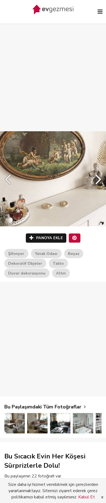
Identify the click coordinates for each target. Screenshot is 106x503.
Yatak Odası (46, 253)
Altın (61, 273)
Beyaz (73, 253)
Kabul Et (86, 497)
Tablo (58, 263)
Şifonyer (16, 253)
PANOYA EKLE (49, 237)
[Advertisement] (53, 72)
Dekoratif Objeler (25, 263)
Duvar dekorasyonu (26, 273)
